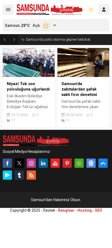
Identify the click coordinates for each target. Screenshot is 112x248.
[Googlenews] (91, 163)
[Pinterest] (67, 163)
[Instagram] (31, 163)
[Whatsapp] (79, 163)
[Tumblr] (19, 175)
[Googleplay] (7, 175)
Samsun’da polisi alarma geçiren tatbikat (58, 39)
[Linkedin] (43, 163)
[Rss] (31, 175)
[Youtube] (55, 163)
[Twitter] (19, 163)
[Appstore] (103, 163)
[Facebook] (7, 163)
